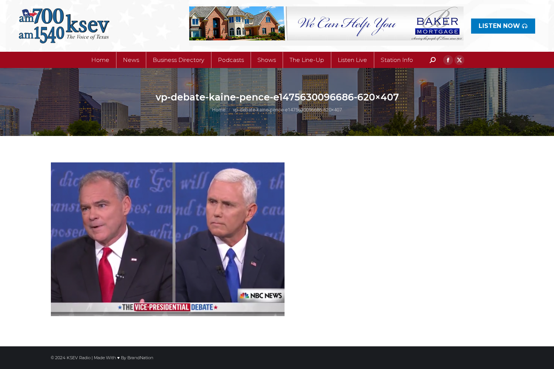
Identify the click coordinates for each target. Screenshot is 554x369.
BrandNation (140, 357)
